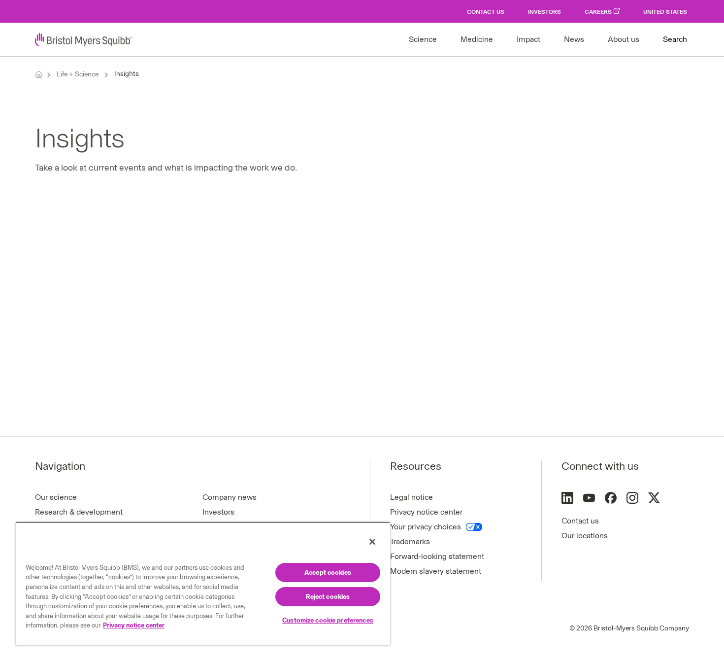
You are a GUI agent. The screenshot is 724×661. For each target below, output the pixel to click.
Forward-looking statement (437, 556)
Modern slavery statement (435, 571)
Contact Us (485, 12)
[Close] (372, 542)
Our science (56, 497)
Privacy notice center (426, 512)
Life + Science (78, 74)
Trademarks (410, 541)
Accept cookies (327, 572)
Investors (544, 12)
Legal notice (411, 497)
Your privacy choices (425, 526)
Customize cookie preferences (327, 620)
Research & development (79, 512)
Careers (598, 11)
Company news (229, 497)
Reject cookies (328, 596)
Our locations (584, 535)
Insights (126, 74)
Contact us (580, 520)
